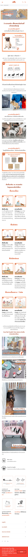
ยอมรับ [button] (21, 551)
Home (2, 5)
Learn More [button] (4, 554)
